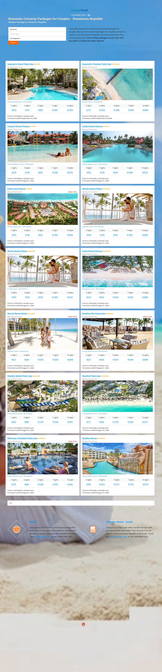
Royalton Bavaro (89, 438)
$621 (14, 359)
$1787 (131, 484)
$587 (14, 297)
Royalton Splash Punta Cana (19, 376)
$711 (89, 422)
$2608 (70, 235)
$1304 (55, 235)
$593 (14, 110)
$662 (14, 422)
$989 (40, 110)
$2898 (70, 359)
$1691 (55, 484)
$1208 (40, 484)
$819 (101, 297)
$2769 (70, 110)
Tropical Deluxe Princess (18, 126)
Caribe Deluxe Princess (92, 126)
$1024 (115, 297)
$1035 (40, 359)
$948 (101, 422)
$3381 (70, 484)
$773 (88, 110)
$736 (27, 172)
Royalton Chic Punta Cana (93, 313)
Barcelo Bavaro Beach (17, 313)
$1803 (131, 110)
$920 (40, 172)
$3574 (145, 484)
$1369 (55, 297)
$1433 (130, 297)
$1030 (102, 110)
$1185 (115, 422)
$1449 (55, 359)
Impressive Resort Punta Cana (20, 64)
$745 (27, 235)
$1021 (102, 484)
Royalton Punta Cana (91, 376)
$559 (14, 235)
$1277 (116, 484)
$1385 (55, 110)
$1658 (130, 422)
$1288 (116, 110)
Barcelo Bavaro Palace (92, 189)
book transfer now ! (119, 536)
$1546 (55, 422)
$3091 (70, 422)
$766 (88, 484)
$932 (40, 235)
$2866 (145, 297)
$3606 (145, 110)
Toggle (5, 5)
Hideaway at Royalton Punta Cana (22, 438)
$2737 (70, 297)
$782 (27, 297)
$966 (26, 484)
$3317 (145, 422)
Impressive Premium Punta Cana (96, 64)
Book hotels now (44, 536)
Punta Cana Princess (16, 189)
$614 (89, 297)
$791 (27, 110)
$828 (26, 359)
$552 (14, 172)
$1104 (40, 422)
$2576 (70, 172)
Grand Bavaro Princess (92, 251)
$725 (14, 484)
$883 (26, 422)
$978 (40, 297)
